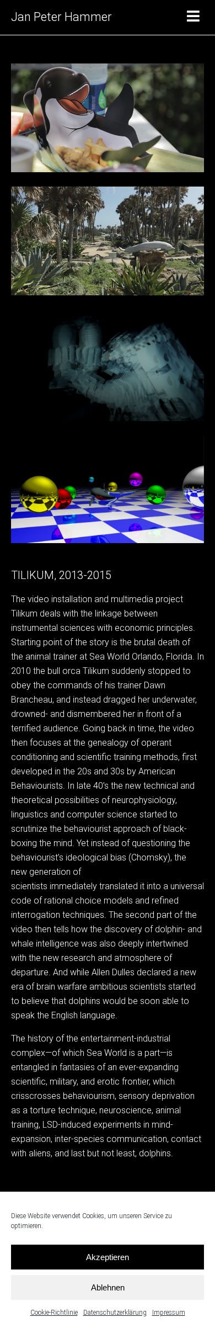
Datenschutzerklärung (115, 1312)
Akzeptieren (107, 1257)
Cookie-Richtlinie (54, 1312)
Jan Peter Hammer (61, 17)
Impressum (168, 1312)
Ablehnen (108, 1287)
